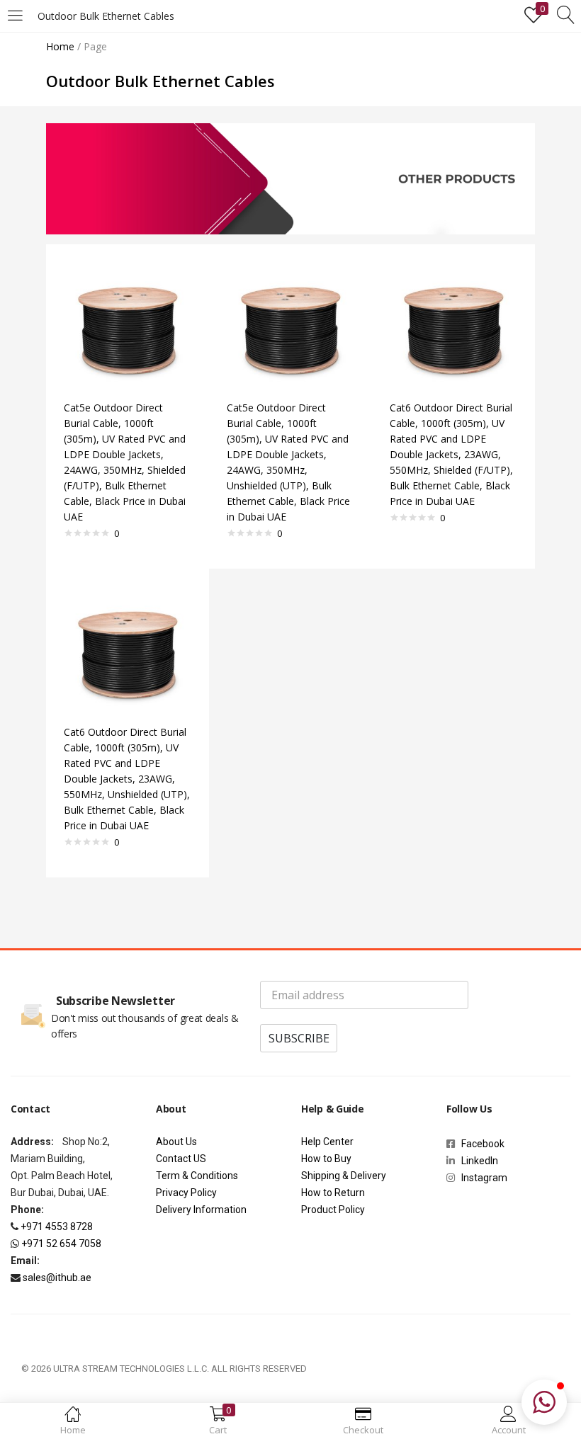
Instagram (481, 1177)
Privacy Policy (186, 1192)
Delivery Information (201, 1209)
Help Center (327, 1141)
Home (60, 46)
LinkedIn (479, 1160)
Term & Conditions (197, 1175)
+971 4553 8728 (57, 1226)
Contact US (181, 1158)
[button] (544, 1402)
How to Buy (326, 1158)
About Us (176, 1141)
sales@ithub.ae (57, 1277)
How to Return (333, 1192)
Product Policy (333, 1209)
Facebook (485, 1143)
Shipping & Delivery (343, 1175)
